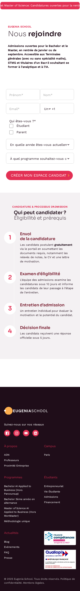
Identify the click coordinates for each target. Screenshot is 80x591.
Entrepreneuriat (53, 486)
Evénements (11, 546)
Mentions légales (33, 582)
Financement (52, 502)
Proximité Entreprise (16, 465)
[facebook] (7, 433)
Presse (8, 557)
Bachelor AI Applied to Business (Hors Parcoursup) (17, 490)
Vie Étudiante (52, 491)
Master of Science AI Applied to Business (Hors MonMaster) (20, 512)
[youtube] (26, 433)
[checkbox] (39, 129)
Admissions (51, 496)
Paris (47, 454)
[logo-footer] (26, 411)
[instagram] (16, 433)
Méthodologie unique (17, 521)
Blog (6, 541)
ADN (7, 454)
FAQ (6, 552)
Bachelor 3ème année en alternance (19, 501)
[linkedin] (35, 433)
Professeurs (11, 460)
